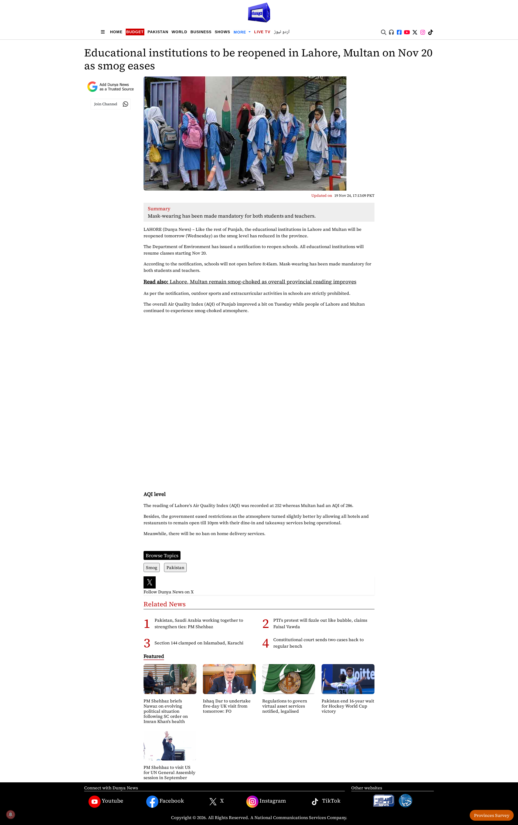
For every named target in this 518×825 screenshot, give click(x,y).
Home (116, 32)
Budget (135, 32)
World (179, 32)
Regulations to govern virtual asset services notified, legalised (284, 706)
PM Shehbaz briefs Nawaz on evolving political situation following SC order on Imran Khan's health (166, 711)
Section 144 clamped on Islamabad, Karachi (199, 643)
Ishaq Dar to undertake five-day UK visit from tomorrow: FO (227, 706)
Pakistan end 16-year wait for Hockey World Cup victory (348, 706)
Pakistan (158, 32)
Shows (222, 32)
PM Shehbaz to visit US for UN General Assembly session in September (169, 772)
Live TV (262, 32)
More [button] (240, 32)
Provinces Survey (491, 815)
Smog (151, 567)
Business (201, 32)
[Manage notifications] (10, 814)
